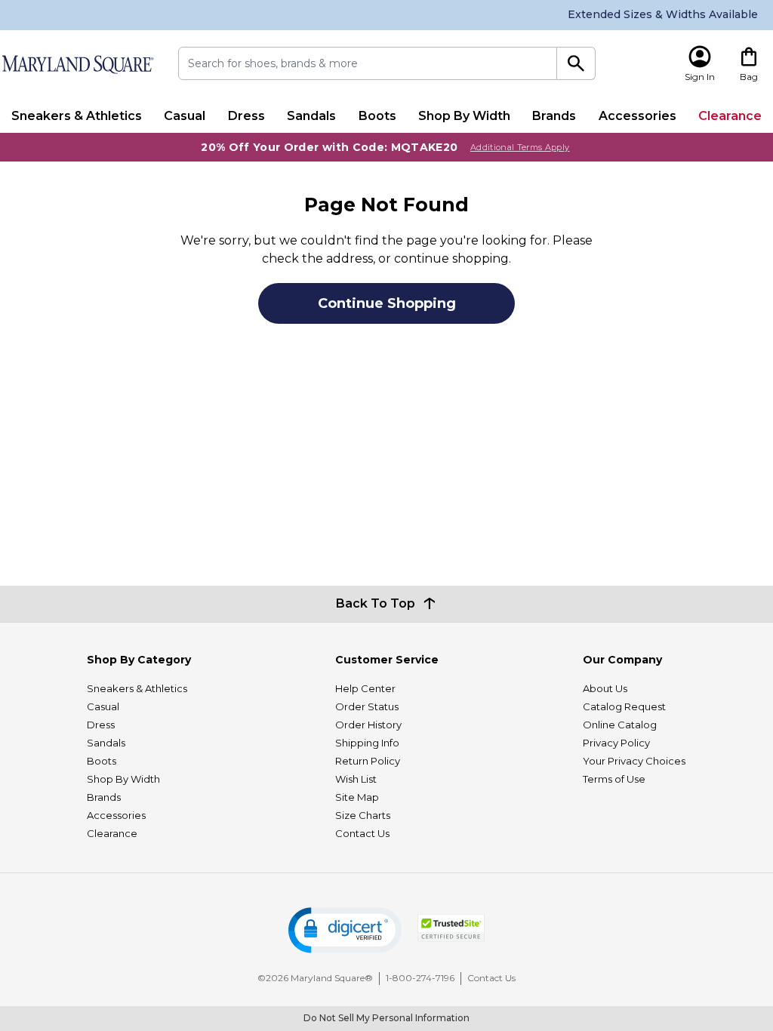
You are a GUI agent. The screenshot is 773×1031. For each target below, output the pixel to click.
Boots (377, 116)
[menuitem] (76, 116)
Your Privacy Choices (634, 761)
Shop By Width (464, 116)
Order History (368, 725)
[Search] (576, 63)
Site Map (357, 797)
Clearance (730, 116)
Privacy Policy (616, 743)
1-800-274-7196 (420, 977)
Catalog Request (624, 706)
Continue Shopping (387, 303)
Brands (554, 116)
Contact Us (362, 833)
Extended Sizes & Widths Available (663, 14)
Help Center (365, 688)
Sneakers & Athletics (76, 116)
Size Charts (362, 815)
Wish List (356, 779)
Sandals (311, 116)
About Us (605, 688)
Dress (246, 116)
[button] (345, 930)
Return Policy (367, 761)
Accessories (637, 116)
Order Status (367, 706)
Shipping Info (367, 743)
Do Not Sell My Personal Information (386, 1017)
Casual (184, 116)
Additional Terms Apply (520, 147)
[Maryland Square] (77, 64)
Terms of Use (614, 779)
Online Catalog (620, 725)
